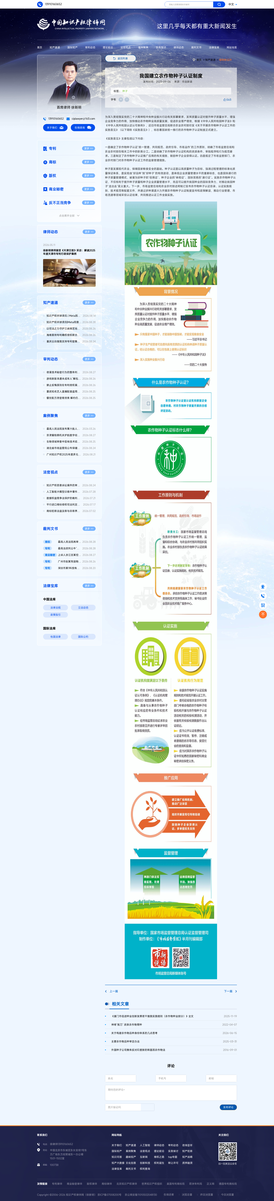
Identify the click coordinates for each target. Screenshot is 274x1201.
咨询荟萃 (187, 1145)
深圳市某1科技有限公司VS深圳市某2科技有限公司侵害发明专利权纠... (77, 568)
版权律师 (92, 1183)
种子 (125, 91)
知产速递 (55, 47)
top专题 (172, 1157)
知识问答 (117, 1157)
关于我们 (52, 127)
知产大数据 (118, 1163)
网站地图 (232, 47)
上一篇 (113, 991)
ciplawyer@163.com (83, 118)
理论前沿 (108, 47)
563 (229, 99)
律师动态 (179, 47)
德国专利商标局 (228, 1183)
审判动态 (90, 47)
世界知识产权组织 (152, 1183)
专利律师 (57, 1183)
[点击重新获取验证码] (147, 1107)
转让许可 (173, 1163)
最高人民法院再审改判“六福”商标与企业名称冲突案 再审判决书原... (77, 541)
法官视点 (125, 47)
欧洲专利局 (195, 1183)
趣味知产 (131, 1157)
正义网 (210, 1183)
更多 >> (88, 148)
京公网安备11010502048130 (141, 1194)
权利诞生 (159, 1163)
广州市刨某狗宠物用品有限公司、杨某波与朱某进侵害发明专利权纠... (77, 561)
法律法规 (55, 607)
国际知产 (72, 47)
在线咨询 (80, 127)
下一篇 (228, 991)
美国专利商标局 (176, 1183)
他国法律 (55, 636)
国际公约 (83, 636)
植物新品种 (225, 60)
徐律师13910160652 (61, 1144)
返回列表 (123, 58)
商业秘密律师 (74, 1183)
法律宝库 (214, 47)
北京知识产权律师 (126, 1183)
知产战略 (187, 1157)
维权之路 (159, 1157)
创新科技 (145, 1163)
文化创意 (131, 1163)
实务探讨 (161, 47)
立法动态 (83, 607)
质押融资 (187, 1163)
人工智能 (145, 1145)
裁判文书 (196, 47)
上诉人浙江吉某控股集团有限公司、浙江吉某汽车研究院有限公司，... (77, 555)
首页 (39, 47)
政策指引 (55, 614)
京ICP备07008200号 (109, 1194)
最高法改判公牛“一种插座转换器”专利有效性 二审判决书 (77, 548)
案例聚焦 (143, 47)
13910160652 (53, 4)
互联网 (144, 1157)
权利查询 (145, 1168)
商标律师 (107, 1183)
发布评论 (228, 1107)
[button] (67, 284)
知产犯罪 (187, 1151)
